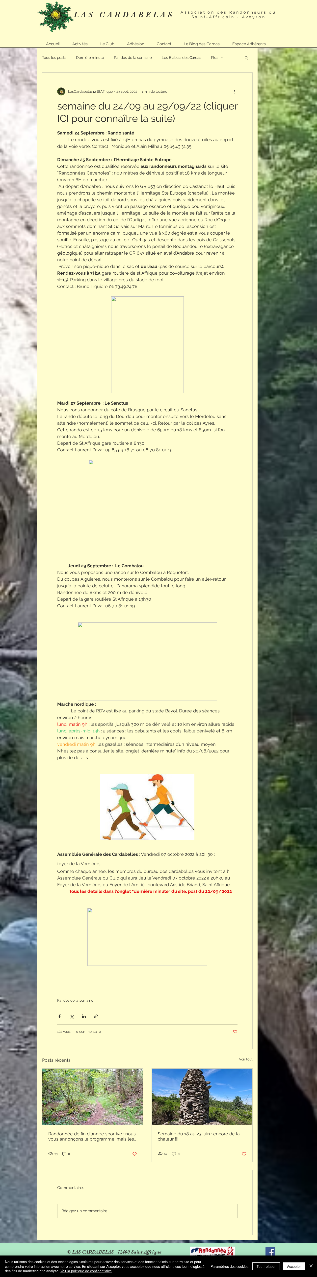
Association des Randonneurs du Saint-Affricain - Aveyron (228, 14)
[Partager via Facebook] (59, 1016)
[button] (83, 41)
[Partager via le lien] (96, 1016)
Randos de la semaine (133, 57)
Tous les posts (54, 57)
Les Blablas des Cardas (181, 57)
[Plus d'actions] (235, 91)
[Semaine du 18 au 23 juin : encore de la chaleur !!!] (202, 1097)
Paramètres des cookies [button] (229, 1266)
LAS (86, 14)
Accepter (294, 1266)
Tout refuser (266, 1266)
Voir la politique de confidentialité (86, 1270)
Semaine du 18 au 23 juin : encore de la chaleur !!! (199, 1136)
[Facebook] (270, 1252)
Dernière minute (90, 57)
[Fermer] (311, 1266)
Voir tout (246, 1059)
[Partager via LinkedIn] (83, 1016)
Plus (214, 57)
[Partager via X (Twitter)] (71, 1016)
